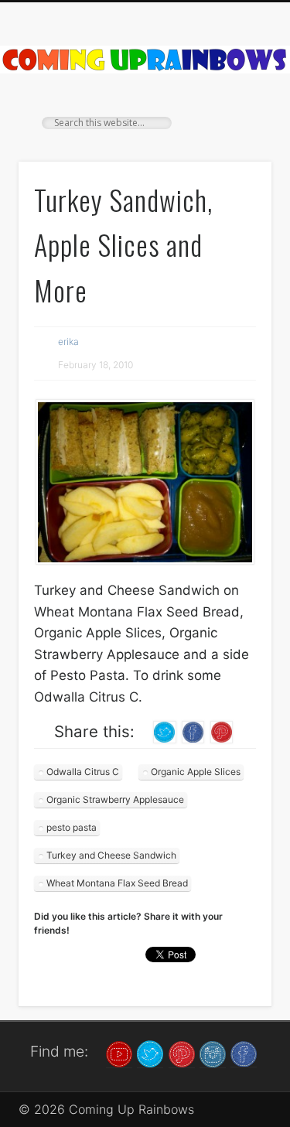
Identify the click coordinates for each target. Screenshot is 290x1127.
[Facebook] (243, 1052)
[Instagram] (213, 1052)
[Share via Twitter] (164, 731)
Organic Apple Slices (196, 771)
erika (68, 341)
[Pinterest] (182, 1052)
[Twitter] (150, 1052)
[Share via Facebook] (193, 731)
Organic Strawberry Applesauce (115, 799)
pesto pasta (71, 827)
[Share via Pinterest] (222, 731)
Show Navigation (234, 138)
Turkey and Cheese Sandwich (111, 855)
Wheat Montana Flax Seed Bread (117, 883)
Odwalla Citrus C (82, 771)
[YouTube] (119, 1052)
